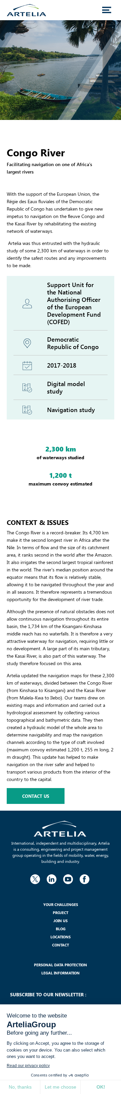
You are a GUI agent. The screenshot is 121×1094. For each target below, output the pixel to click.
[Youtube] (68, 878)
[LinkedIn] (51, 878)
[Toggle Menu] (106, 10)
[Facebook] (84, 878)
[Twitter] (35, 878)
